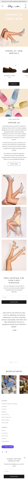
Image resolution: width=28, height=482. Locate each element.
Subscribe (14, 476)
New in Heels (10, 201)
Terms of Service (6, 417)
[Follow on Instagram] (6, 452)
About (3, 430)
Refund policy (5, 420)
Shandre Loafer (9, 75)
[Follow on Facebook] (2, 452)
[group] (14, 28)
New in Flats (10, 234)
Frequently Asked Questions (10, 404)
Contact (4, 409)
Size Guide (5, 436)
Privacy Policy (5, 414)
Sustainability (5, 441)
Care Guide (5, 422)
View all (14, 84)
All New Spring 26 (12, 267)
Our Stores (5, 433)
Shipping (4, 412)
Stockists (4, 406)
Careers (4, 438)
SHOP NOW (14, 164)
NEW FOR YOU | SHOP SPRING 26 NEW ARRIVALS (14, 1)
